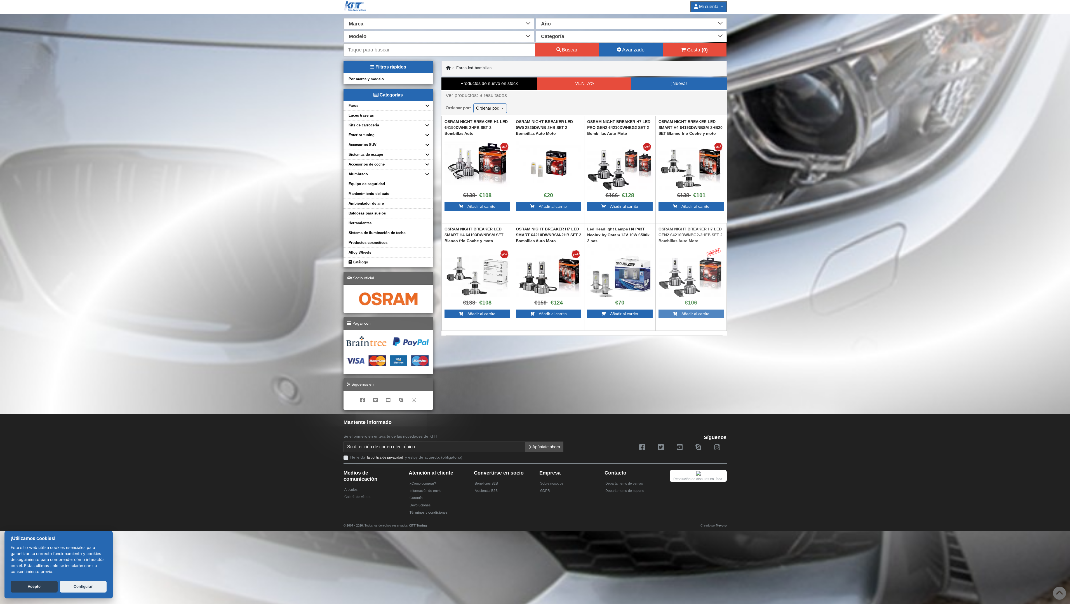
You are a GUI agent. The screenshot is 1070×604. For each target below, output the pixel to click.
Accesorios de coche (367, 164)
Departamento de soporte (624, 491)
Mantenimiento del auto (369, 194)
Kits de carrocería (364, 125)
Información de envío (425, 491)
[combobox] (439, 23)
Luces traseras (361, 115)
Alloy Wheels (360, 252)
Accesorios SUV (363, 145)
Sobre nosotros (551, 483)
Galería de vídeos (357, 497)
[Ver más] (477, 163)
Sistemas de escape (366, 154)
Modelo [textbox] (357, 36)
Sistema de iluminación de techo (377, 233)
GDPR (545, 491)
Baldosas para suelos (367, 213)
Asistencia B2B (486, 491)
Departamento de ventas (624, 483)
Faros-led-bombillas (474, 67)
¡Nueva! (679, 83)
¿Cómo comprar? (423, 483)
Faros (353, 105)
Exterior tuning (362, 135)
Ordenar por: (488, 108)
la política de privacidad (385, 457)
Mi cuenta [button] (708, 6)
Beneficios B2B (486, 483)
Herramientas (360, 223)
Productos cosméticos (368, 242)
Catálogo (360, 262)
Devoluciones (420, 505)
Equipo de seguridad (367, 184)
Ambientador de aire (366, 203)
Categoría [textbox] (552, 36)
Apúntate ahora (546, 446)
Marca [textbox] (356, 24)
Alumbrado (358, 174)
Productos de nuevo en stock (489, 83)
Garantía (416, 498)
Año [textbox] (546, 24)
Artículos (351, 490)
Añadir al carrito (479, 206)
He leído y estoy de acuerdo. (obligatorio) (406, 457)
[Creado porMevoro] (428, 523)
